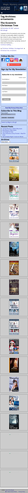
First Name (4, 85)
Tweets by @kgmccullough (9, 122)
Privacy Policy (22, 491)
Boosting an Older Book (9, 130)
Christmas (5, 48)
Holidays (11, 48)
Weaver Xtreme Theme (12, 491)
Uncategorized (18, 48)
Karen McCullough (9, 490)
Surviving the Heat (7, 132)
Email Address (6, 79)
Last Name (4, 91)
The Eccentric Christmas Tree (9, 24)
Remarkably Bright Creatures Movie (12, 136)
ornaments (13, 50)
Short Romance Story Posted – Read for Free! (14, 134)
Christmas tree (5, 50)
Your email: (4, 113)
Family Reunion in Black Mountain (12, 129)
